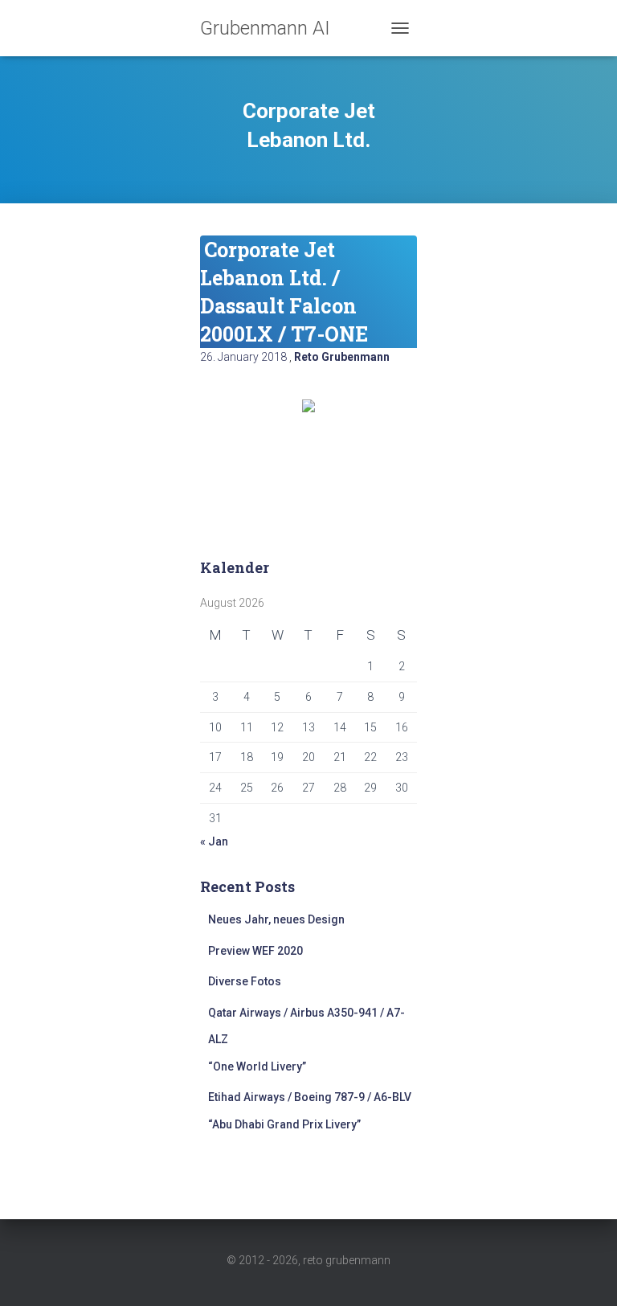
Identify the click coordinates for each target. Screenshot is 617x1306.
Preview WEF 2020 (255, 950)
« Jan (214, 841)
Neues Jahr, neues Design (276, 919)
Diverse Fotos (244, 981)
